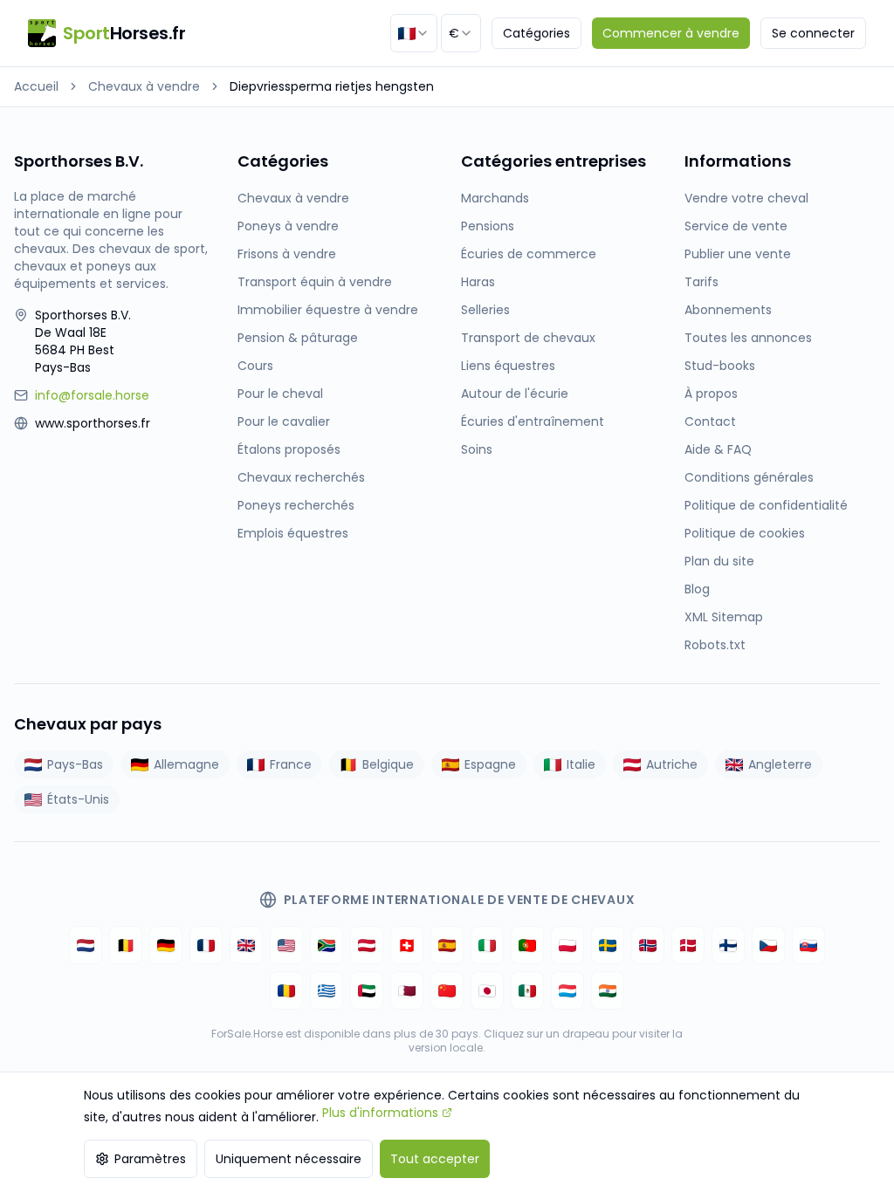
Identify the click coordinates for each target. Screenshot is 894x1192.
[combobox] (413, 33)
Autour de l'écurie (514, 393)
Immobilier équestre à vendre (327, 310)
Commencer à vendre (670, 33)
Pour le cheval (280, 393)
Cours (255, 365)
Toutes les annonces (748, 337)
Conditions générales (749, 477)
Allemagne (186, 764)
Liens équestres (508, 365)
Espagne (490, 764)
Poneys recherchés (295, 505)
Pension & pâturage (297, 337)
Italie (581, 764)
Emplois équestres (292, 533)
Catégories (536, 33)
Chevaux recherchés (301, 477)
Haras (478, 282)
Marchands (495, 198)
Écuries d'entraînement (532, 421)
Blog (697, 589)
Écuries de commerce (528, 254)
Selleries (485, 310)
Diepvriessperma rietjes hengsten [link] (332, 86)
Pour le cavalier (283, 421)
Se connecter (813, 33)
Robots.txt (715, 645)
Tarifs (701, 282)
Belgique (388, 764)
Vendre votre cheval (746, 198)
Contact (710, 421)
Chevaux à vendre (144, 86)
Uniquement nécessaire (288, 1159)
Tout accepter (434, 1159)
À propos (711, 393)
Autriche (672, 764)
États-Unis (78, 799)
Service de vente (735, 226)
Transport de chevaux (528, 337)
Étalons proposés (288, 449)
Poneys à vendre (288, 226)
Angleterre (780, 764)
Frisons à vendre (286, 254)
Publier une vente (737, 254)
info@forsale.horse (92, 395)
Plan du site (719, 561)
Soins (476, 449)
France (291, 764)
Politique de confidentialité (766, 505)
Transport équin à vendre (314, 282)
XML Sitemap (723, 617)
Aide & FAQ (718, 449)
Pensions (487, 226)
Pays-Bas (75, 764)
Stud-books (719, 365)
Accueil (36, 86)
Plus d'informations (380, 1112)
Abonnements (728, 310)
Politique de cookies (744, 533)
